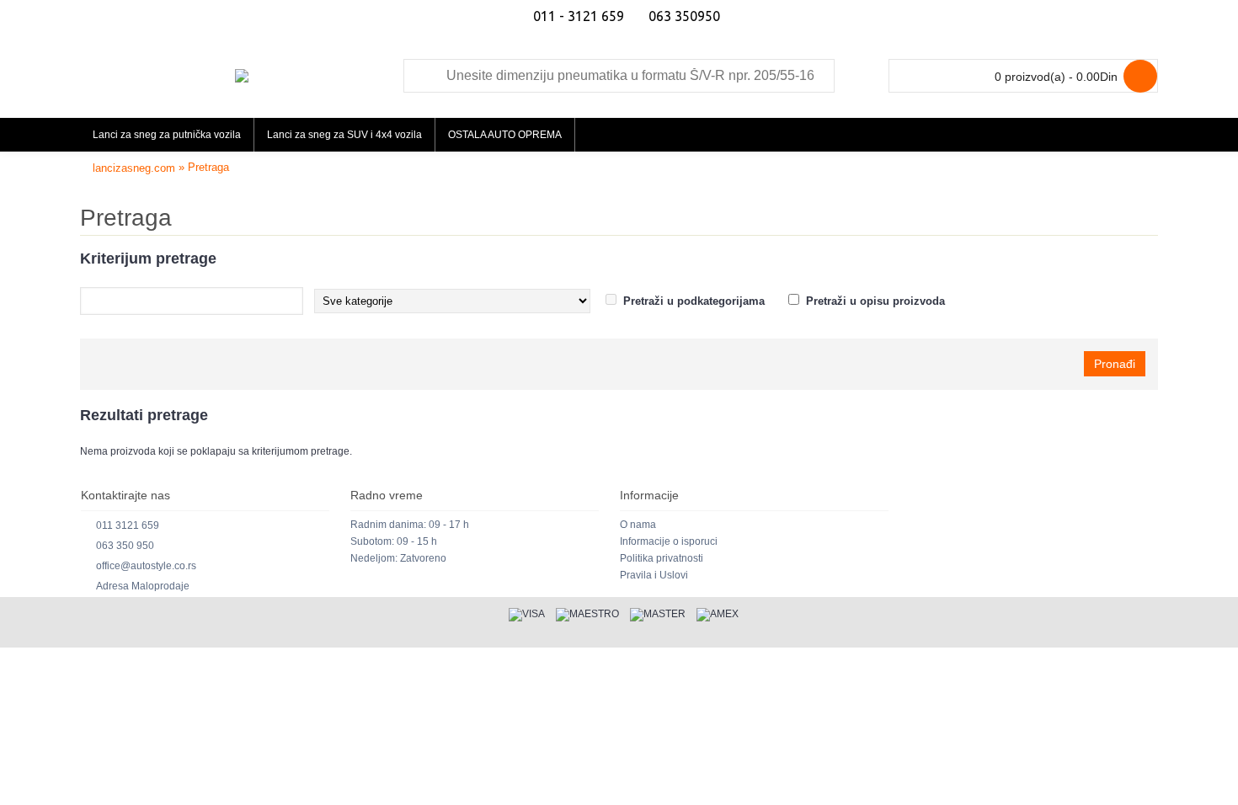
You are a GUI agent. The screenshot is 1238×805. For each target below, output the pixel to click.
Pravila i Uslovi (654, 575)
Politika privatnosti (661, 558)
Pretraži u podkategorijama (694, 301)
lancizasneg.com (134, 168)
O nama (638, 524)
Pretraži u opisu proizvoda (875, 301)
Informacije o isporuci (669, 541)
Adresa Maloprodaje (142, 586)
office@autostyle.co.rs (146, 566)
